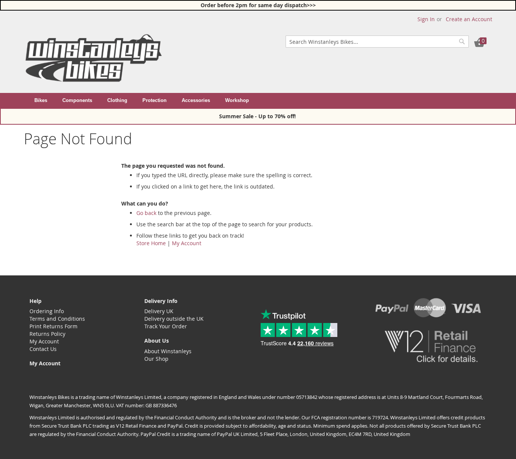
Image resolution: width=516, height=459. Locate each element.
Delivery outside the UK (174, 318)
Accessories (196, 100)
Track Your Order (165, 326)
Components (77, 100)
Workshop (237, 100)
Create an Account (469, 19)
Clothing (117, 100)
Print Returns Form (53, 326)
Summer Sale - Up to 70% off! (258, 116)
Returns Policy (47, 333)
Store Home (151, 243)
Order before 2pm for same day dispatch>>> (258, 5)
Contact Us (43, 348)
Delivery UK (158, 311)
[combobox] (377, 42)
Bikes (40, 100)
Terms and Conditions (57, 318)
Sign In (426, 19)
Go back (146, 212)
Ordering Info (46, 311)
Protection (154, 100)
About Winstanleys (168, 351)
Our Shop (156, 358)
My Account (186, 243)
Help (35, 300)
